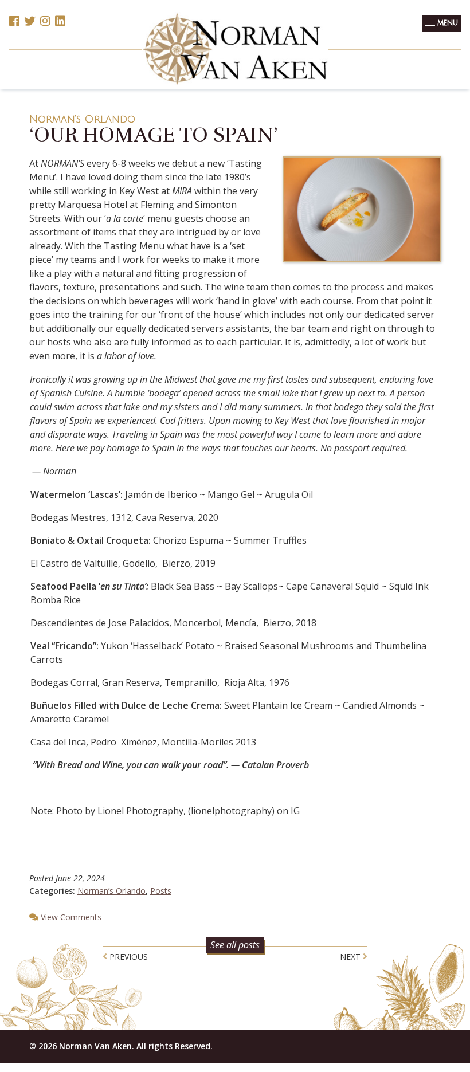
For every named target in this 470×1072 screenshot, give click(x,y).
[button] (441, 23)
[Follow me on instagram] (45, 21)
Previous (127, 956)
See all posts (235, 945)
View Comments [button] (71, 917)
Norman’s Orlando (82, 119)
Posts (160, 890)
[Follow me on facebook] (14, 21)
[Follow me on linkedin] (60, 21)
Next (351, 956)
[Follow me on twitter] (30, 21)
